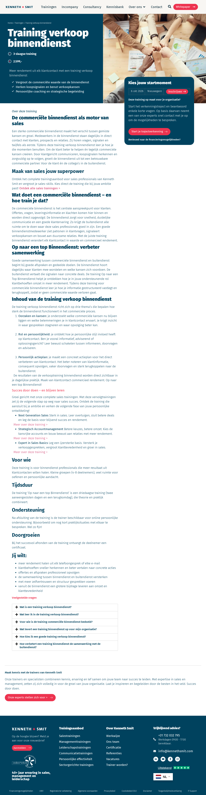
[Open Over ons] (144, 7)
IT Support (192, 791)
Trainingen (19, 23)
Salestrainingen (69, 736)
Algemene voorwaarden (88, 791)
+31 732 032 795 (169, 735)
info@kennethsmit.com (175, 751)
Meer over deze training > (30, 424)
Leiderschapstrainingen (75, 747)
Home (10, 23)
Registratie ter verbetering (60, 791)
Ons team (112, 742)
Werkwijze (113, 736)
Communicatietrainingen (76, 753)
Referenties (114, 753)
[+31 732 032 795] (154, 739)
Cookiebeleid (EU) (129, 791)
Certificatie (113, 747)
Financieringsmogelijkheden (21, 791)
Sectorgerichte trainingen (76, 765)
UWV (41, 791)
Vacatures (112, 759)
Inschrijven (175, 91)
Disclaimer (147, 791)
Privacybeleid (109, 791)
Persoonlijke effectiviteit (75, 759)
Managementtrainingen (75, 742)
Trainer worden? (117, 765)
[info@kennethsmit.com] (154, 751)
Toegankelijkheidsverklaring (170, 791)
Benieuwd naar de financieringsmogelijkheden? (154, 139)
